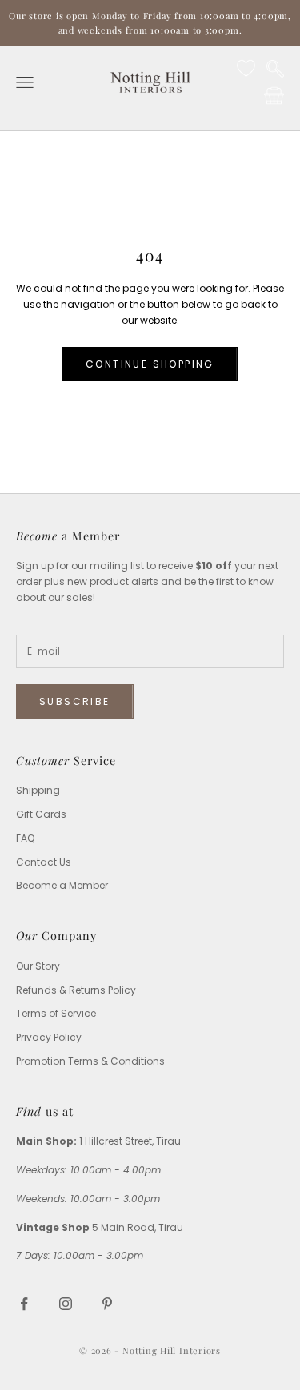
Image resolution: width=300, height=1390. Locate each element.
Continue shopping (150, 364)
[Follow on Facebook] (24, 1304)
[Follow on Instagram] (66, 1304)
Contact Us (43, 862)
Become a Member (62, 885)
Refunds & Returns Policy (76, 990)
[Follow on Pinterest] (107, 1304)
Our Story (38, 966)
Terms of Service (56, 1013)
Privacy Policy (49, 1037)
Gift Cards (41, 814)
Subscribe (74, 701)
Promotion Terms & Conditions (90, 1061)
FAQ (25, 838)
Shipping (38, 790)
